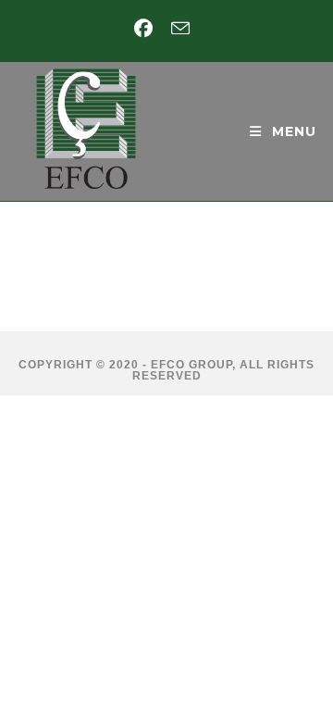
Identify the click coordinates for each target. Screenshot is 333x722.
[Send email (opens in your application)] (180, 28)
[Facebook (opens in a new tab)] (148, 28)
